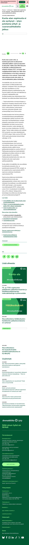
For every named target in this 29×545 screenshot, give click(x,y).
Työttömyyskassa (7, 468)
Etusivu (4, 10)
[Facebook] (6, 537)
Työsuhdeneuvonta (7, 453)
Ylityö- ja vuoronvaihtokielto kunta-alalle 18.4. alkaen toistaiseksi (13, 205)
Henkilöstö (5, 491)
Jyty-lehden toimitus (8, 510)
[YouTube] (22, 537)
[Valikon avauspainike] (27, 6)
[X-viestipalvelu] (19, 537)
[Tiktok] (16, 537)
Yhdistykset (5, 502)
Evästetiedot (6, 527)
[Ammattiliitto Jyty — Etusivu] (8, 6)
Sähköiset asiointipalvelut (9, 481)
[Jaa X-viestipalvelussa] (8, 256)
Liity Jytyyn (10, 464)
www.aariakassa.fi (6, 478)
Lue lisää (22, 2)
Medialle (4, 507)
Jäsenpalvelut (6, 438)
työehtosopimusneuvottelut (10, 245)
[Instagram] (9, 537)
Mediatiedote (11, 15)
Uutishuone (10, 10)
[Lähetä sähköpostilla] (17, 256)
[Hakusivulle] (17, 6)
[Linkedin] (12, 256)
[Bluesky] (3, 537)
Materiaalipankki (7, 520)
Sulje (27, 2)
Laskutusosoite (6, 514)
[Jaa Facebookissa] (4, 256)
